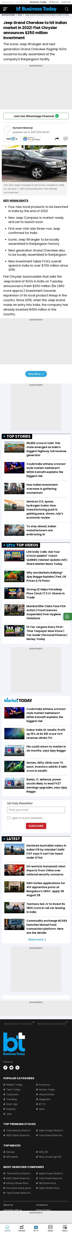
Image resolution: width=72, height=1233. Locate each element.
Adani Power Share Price (52, 1130)
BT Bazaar (54, 2)
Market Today (14, 1084)
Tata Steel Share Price (52, 1135)
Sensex (10, 1152)
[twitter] (17, 1068)
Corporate (12, 1094)
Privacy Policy (43, 1210)
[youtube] (11, 1068)
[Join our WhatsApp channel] (67, 619)
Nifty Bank (12, 1157)
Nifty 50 (43, 1152)
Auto (42, 1109)
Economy (44, 1084)
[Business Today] (36, 9)
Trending (11, 1099)
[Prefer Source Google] (12, 138)
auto (20, 15)
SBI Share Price (47, 1183)
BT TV (42, 1104)
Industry (11, 1109)
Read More (34, 374)
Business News (8, 15)
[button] (65, 1228)
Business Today (38, 2)
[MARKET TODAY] (18, 700)
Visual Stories (46, 1094)
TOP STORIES (18, 436)
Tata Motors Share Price (19, 1130)
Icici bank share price (18, 1188)
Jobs (9, 1114)
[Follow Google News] (31, 138)
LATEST (13, 839)
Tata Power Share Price (19, 1193)
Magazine (44, 1099)
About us (8, 1204)
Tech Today (13, 1089)
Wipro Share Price (49, 1188)
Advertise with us (12, 1210)
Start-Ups (12, 1104)
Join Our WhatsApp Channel (34, 116)
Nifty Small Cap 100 (50, 1157)
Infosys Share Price (17, 1183)
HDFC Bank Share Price (19, 1135)
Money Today (47, 1089)
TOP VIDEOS (27, 545)
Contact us (42, 1204)
